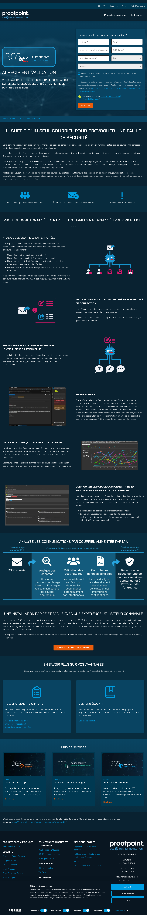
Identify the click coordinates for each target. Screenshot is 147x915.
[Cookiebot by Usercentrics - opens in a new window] (15, 910)
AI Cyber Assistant (11, 860)
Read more (9, 799)
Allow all (127, 887)
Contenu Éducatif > (88, 720)
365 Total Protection (115, 782)
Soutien (125, 6)
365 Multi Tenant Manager (69, 782)
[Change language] (102, 6)
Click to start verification (110, 96)
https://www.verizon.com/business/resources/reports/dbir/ (39, 822)
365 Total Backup (15, 782)
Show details (119, 910)
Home (5, 118)
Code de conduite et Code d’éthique (89, 865)
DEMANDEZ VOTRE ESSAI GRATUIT (73, 647)
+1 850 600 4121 (127, 871)
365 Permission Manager (48, 850)
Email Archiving (9, 869)
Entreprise (136, 14)
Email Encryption (10, 877)
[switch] (66, 910)
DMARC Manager (10, 864)
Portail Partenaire (137, 6)
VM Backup (43, 872)
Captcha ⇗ (91, 99)
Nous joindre (114, 6)
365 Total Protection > (15, 723)
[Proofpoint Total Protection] (15, 15)
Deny (128, 900)
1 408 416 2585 (128, 863)
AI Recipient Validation (47, 858)
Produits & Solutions (115, 14)
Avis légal (78, 861)
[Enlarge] (62, 390)
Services (14, 118)
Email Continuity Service (13, 873)
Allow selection (128, 894)
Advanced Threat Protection (15, 856)
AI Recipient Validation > (16, 720)
